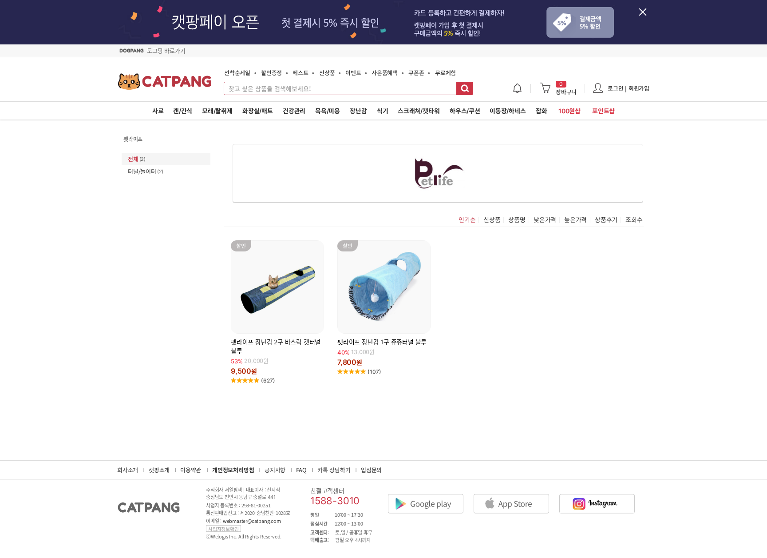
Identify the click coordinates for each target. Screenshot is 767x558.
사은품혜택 (385, 72)
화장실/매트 (257, 111)
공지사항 (275, 470)
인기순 (467, 220)
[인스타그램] (601, 496)
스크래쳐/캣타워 (418, 111)
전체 (137, 159)
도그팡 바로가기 (166, 50)
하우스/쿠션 (465, 111)
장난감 (358, 111)
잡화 (541, 111)
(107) (374, 371)
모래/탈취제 (217, 111)
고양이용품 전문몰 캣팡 (165, 84)
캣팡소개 (159, 470)
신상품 (327, 72)
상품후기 (606, 220)
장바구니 (566, 88)
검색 (464, 88)
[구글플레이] (430, 496)
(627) (268, 380)
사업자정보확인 (223, 528)
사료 (158, 111)
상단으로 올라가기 (665, 503)
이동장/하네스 (508, 111)
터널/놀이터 (145, 171)
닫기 (647, 17)
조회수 (633, 220)
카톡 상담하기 (334, 470)
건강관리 (294, 111)
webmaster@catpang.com (252, 521)
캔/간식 (182, 111)
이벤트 (353, 72)
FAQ (301, 470)
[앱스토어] (516, 496)
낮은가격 (545, 220)
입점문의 (371, 470)
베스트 (300, 72)
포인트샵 (603, 111)
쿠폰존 (416, 72)
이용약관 (190, 470)
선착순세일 (237, 72)
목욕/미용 (327, 111)
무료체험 (445, 72)
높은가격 (575, 220)
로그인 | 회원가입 (628, 88)
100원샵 (569, 111)
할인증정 (271, 72)
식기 (382, 111)
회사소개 (127, 470)
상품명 (516, 220)
